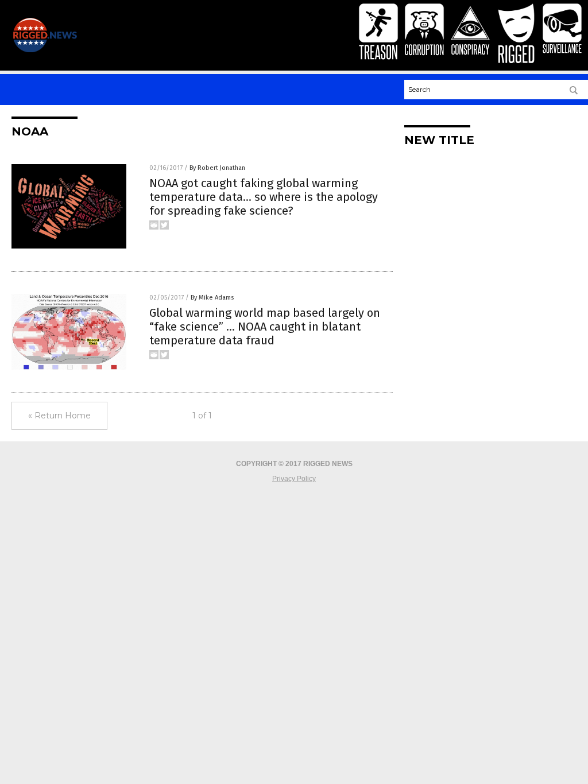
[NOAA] (44, 50)
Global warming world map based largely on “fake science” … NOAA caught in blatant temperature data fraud (264, 326)
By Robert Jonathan (217, 168)
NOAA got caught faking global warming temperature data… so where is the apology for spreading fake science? (263, 197)
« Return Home (59, 415)
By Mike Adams (212, 297)
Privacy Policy (294, 479)
